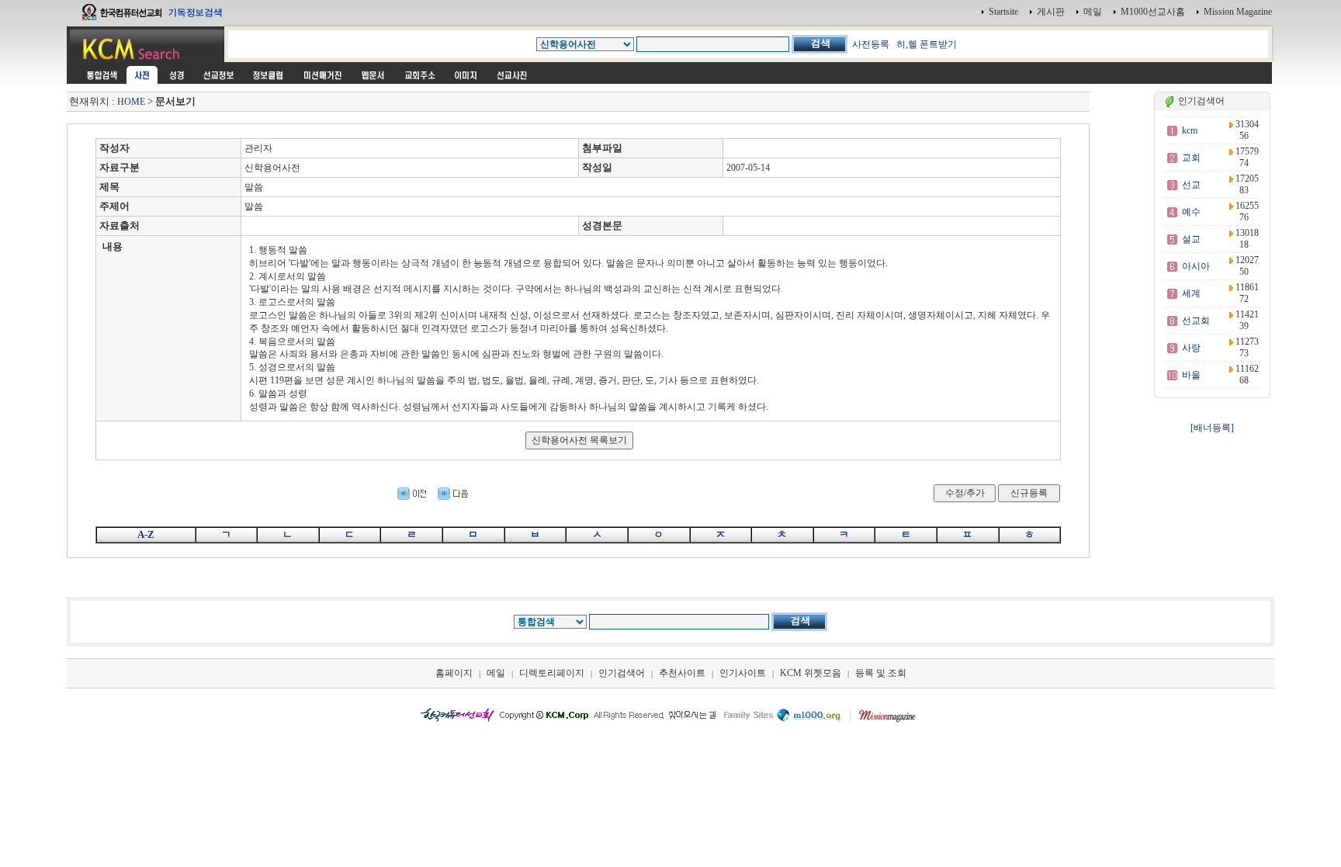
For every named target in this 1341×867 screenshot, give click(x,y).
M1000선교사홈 (1153, 11)
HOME (131, 101)
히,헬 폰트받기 (926, 44)
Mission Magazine (1238, 11)
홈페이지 (454, 673)
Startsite (1003, 11)
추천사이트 (682, 673)
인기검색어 (621, 673)
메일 (1092, 11)
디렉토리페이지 (551, 673)
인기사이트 (742, 673)
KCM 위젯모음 (810, 673)
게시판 (1051, 11)
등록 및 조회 (880, 673)
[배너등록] (1212, 427)
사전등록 (870, 44)
